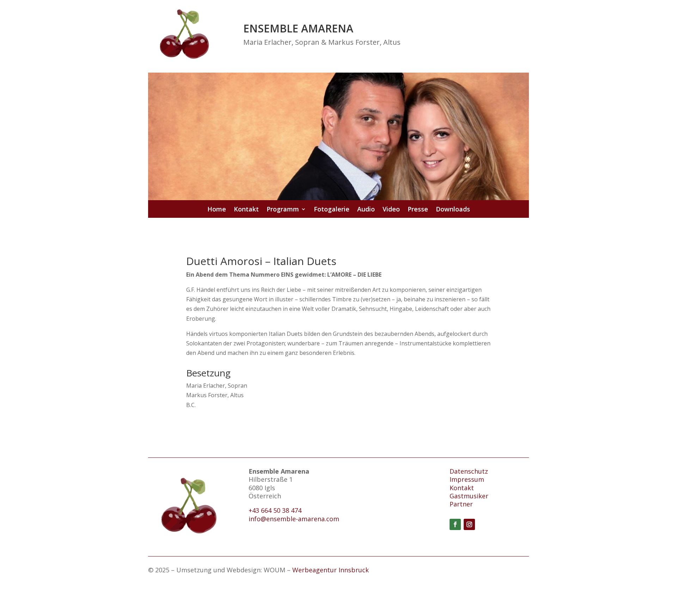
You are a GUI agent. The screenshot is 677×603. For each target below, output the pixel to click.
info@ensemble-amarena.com (294, 519)
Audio (366, 210)
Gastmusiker (469, 496)
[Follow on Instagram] (469, 524)
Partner (461, 504)
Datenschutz (469, 471)
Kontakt (246, 210)
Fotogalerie (331, 210)
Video (391, 210)
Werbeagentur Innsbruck (330, 570)
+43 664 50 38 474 (275, 510)
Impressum (467, 479)
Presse (418, 210)
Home (216, 210)
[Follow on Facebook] (455, 524)
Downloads (453, 210)
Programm (283, 210)
